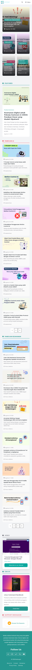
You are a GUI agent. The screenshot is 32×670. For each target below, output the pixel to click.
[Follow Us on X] (19, 654)
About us (9, 663)
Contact (16, 663)
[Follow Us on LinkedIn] (16, 654)
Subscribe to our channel (16, 565)
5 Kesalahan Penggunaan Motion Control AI (23, 47)
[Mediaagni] (5, 2)
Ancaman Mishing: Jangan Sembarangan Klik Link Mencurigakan (12, 24)
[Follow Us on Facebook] (8, 654)
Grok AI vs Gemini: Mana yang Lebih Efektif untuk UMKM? (8, 46)
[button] (22, 2)
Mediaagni (18, 659)
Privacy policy (13, 665)
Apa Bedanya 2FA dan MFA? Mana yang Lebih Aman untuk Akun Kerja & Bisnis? (22, 68)
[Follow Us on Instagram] (12, 654)
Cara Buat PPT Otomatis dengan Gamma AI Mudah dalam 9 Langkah (8, 68)
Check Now (16, 608)
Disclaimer (22, 663)
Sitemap (20, 665)
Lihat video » (7, 561)
